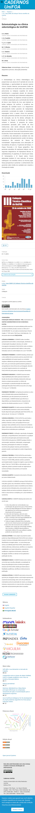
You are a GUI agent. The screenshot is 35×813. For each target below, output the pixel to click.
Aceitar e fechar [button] (17, 809)
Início (3, 11)
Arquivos (9, 11)
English (7, 605)
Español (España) (10, 608)
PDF (5, 245)
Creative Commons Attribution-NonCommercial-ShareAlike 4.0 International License (16, 311)
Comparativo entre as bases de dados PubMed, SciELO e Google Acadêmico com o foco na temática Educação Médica (17, 677)
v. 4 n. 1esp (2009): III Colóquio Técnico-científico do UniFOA (15, 14)
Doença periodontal (9, 683)
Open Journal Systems (9, 755)
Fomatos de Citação (9, 274)
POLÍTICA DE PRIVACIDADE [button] (11, 805)
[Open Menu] (2, 2)
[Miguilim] (11, 650)
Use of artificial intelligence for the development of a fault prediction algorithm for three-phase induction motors (17, 699)
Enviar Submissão (10, 594)
